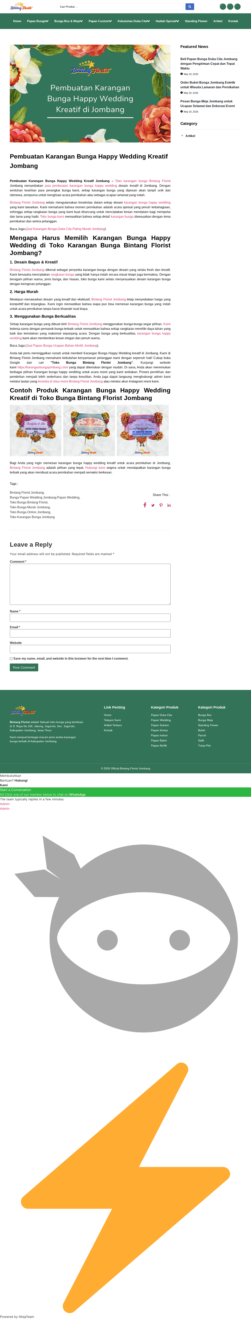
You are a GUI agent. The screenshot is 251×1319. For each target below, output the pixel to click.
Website (16, 643)
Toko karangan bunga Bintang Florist (143, 181)
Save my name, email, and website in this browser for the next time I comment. (70, 658)
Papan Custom (99, 21)
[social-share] (144, 504)
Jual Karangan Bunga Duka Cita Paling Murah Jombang (65, 229)
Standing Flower (196, 21)
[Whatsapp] (230, 7)
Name (15, 611)
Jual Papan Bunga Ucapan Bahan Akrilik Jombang (61, 345)
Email (15, 627)
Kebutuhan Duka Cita (132, 21)
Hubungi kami (94, 467)
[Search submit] (190, 6)
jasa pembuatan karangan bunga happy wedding (80, 185)
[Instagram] (223, 7)
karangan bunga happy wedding (147, 202)
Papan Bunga (36, 21)
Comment (18, 561)
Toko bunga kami (52, 216)
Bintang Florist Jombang (27, 202)
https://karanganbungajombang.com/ (42, 367)
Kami (167, 324)
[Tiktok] (237, 7)
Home (17, 21)
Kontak (233, 21)
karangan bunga (122, 216)
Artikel (217, 21)
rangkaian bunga (63, 274)
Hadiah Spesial (166, 21)
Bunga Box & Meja (67, 21)
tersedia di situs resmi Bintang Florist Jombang (70, 381)
